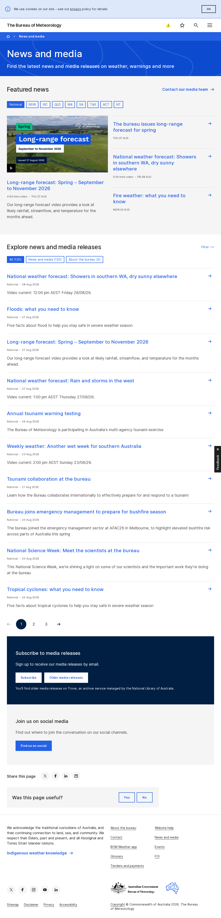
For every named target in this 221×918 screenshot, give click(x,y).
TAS (93, 104)
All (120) (15, 259)
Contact (116, 837)
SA (81, 104)
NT (118, 104)
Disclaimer (31, 904)
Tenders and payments (127, 866)
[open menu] (209, 25)
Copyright (117, 904)
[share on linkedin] (66, 776)
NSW (32, 104)
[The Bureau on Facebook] (22, 889)
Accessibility (68, 904)
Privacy (49, 904)
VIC (45, 104)
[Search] (196, 25)
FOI (157, 856)
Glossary (116, 856)
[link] (188, 89)
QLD (58, 104)
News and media (166, 837)
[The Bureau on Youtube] (45, 889)
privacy (75, 9)
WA (70, 104)
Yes (127, 797)
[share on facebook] (55, 776)
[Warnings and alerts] (168, 25)
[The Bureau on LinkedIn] (56, 889)
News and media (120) (45, 259)
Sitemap (13, 904)
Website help (164, 828)
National (15, 104)
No (144, 797)
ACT (106, 104)
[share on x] (45, 776)
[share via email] (76, 776)
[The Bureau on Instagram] (33, 889)
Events (160, 847)
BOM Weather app (123, 847)
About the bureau (123, 828)
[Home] (8, 36)
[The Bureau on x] (11, 889)
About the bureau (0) (85, 259)
